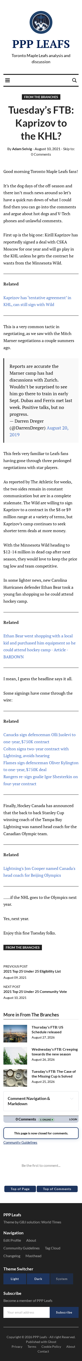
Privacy (17, 1346)
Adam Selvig (19, 149)
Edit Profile (12, 1240)
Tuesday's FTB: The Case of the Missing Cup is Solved (54, 1073)
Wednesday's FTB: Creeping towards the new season (55, 1051)
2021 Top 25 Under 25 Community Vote (35, 991)
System (62, 1279)
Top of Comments (57, 1189)
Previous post (15, 966)
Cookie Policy (51, 1346)
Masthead (33, 1256)
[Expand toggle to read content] (71, 1098)
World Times (51, 1222)
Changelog (11, 1256)
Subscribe (64, 1312)
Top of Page (20, 1189)
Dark (38, 1279)
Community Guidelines (21, 1248)
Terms (32, 1346)
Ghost (52, 1342)
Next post (11, 987)
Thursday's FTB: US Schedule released (47, 1029)
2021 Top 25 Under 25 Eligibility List (32, 971)
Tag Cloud (52, 1248)
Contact (43, 1351)
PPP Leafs (41, 44)
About (31, 1240)
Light (15, 1279)
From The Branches (41, 97)
